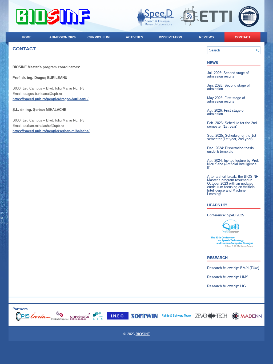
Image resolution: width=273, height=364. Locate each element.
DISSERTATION (170, 37)
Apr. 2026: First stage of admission (225, 112)
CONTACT (242, 37)
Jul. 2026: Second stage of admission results (228, 74)
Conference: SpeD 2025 (225, 215)
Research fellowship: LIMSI (228, 277)
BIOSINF (143, 334)
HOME (26, 37)
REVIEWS (206, 37)
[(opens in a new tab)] (232, 233)
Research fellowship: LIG (226, 286)
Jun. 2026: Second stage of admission (228, 87)
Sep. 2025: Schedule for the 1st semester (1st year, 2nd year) (231, 137)
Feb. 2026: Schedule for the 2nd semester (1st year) (232, 124)
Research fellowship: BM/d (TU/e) (233, 268)
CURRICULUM (98, 37)
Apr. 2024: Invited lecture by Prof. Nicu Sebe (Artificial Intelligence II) (233, 164)
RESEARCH (217, 258)
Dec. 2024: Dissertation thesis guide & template (230, 149)
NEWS (212, 62)
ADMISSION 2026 (62, 37)
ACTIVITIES (134, 37)
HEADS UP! (217, 205)
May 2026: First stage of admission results (226, 99)
